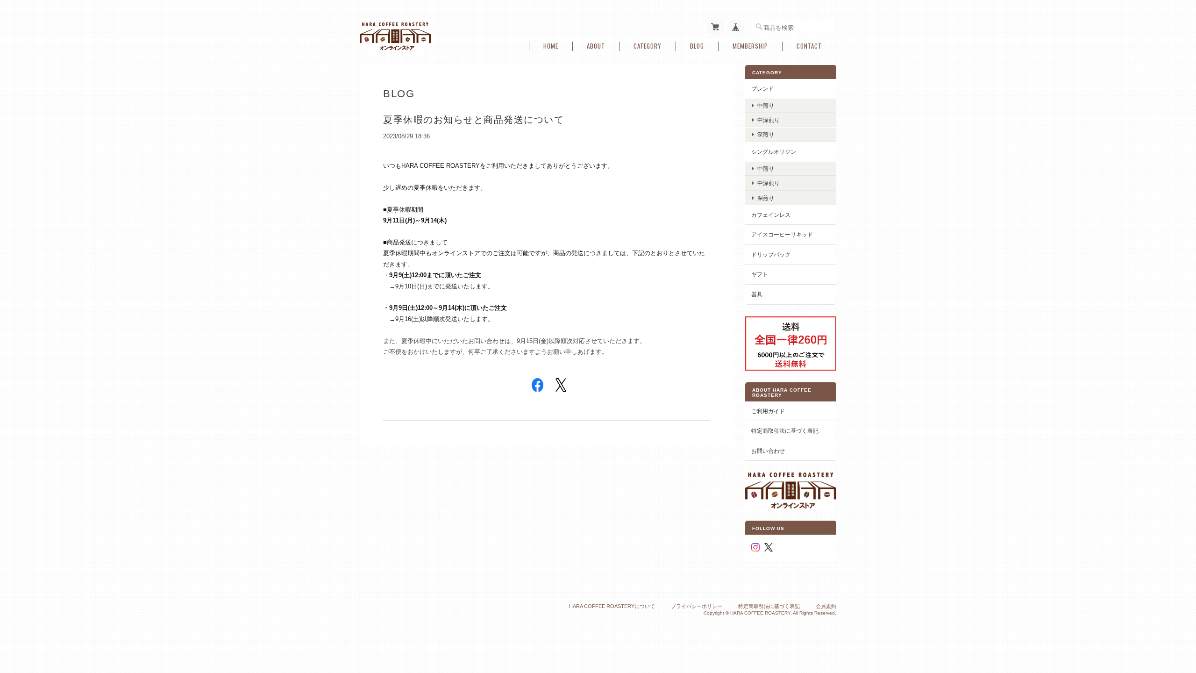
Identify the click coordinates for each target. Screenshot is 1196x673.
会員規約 (826, 606)
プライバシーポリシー (696, 606)
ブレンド (762, 89)
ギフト (759, 274)
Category (648, 46)
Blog (697, 46)
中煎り (765, 105)
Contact (809, 46)
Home (550, 46)
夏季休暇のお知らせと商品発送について (473, 120)
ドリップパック (770, 254)
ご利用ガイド (768, 411)
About (596, 46)
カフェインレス (770, 215)
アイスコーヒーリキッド (782, 234)
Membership (750, 46)
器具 (756, 294)
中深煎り (768, 120)
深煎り (765, 134)
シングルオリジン (773, 152)
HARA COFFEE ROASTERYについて (612, 606)
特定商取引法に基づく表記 (785, 431)
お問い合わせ (768, 451)
